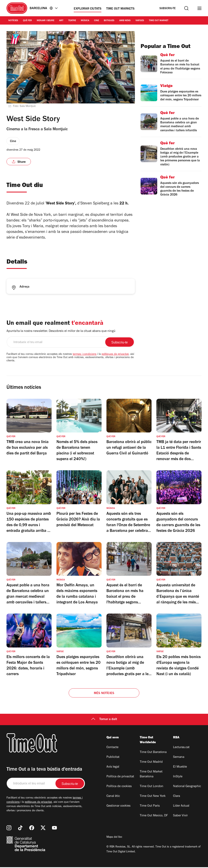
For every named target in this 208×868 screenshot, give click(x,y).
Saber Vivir (180, 815)
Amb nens (125, 21)
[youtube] (54, 827)
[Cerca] (186, 8)
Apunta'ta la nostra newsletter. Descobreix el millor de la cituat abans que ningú (60, 331)
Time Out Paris (150, 806)
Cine (96, 21)
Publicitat (112, 757)
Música (85, 21)
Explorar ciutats (87, 9)
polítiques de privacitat (115, 354)
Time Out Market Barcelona (151, 774)
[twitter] (43, 827)
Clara (176, 796)
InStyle (177, 776)
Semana (178, 757)
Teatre (72, 21)
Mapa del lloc (114, 837)
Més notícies (104, 693)
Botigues (109, 21)
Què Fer (27, 21)
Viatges (139, 21)
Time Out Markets (120, 9)
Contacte (112, 747)
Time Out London (151, 786)
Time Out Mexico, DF (154, 815)
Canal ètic (113, 796)
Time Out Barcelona (153, 752)
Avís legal (112, 767)
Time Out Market (158, 21)
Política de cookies (119, 786)
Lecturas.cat (181, 747)
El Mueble (180, 767)
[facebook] (31, 827)
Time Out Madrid (151, 762)
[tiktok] (20, 827)
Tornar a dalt (108, 719)
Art (61, 21)
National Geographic (187, 786)
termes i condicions (84, 354)
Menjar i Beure (45, 21)
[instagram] (8, 827)
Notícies (13, 21)
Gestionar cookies (118, 806)
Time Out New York (153, 796)
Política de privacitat (120, 776)
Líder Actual (181, 806)
